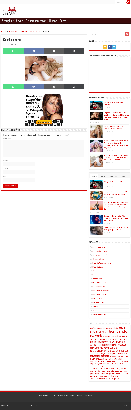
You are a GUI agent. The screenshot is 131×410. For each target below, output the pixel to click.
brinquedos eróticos (112, 336)
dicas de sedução (119, 350)
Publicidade (43, 395)
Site (4, 177)
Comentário (8, 138)
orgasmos (96, 368)
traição (104, 379)
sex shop (111, 376)
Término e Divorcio (99, 314)
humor (94, 358)
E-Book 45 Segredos (84, 395)
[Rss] (105, 47)
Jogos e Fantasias (98, 279)
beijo (106, 332)
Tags (123, 176)
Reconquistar (97, 299)
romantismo (100, 374)
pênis (92, 373)
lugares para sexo (104, 364)
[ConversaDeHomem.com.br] (10, 11)
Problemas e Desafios (100, 291)
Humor (53, 20)
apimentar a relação (110, 328)
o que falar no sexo (114, 366)
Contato (53, 395)
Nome (5, 161)
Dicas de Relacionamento (101, 263)
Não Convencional (99, 283)
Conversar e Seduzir (99, 255)
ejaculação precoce (110, 353)
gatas (125, 356)
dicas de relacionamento (103, 349)
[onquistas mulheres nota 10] (44, 110)
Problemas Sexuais (99, 295)
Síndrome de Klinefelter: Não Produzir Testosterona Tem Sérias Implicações (116, 218)
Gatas (62, 20)
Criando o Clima (98, 259)
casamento (103, 339)
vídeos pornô (114, 378)
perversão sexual (109, 369)
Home (4, 31)
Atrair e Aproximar (99, 247)
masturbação (117, 363)
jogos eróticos (115, 361)
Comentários (113, 176)
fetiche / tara (115, 356)
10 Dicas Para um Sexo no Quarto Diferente (24, 31)
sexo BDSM (124, 374)
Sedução (7, 20)
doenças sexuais (96, 353)
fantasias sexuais (99, 356)
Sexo (19, 20)
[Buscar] (128, 2)
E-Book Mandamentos (66, 395)
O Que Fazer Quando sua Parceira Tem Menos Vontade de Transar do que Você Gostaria (116, 157)
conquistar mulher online (106, 345)
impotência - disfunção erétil (110, 359)
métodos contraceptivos (98, 366)
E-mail (5, 169)
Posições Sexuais (98, 287)
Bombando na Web (99, 251)
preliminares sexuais (104, 371)
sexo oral (103, 376)
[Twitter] (114, 47)
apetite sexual (96, 328)
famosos (123, 353)
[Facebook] (110, 47)
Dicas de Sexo (97, 267)
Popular (103, 176)
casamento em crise (115, 339)
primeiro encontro (121, 371)
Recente (94, 176)
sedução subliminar (112, 374)
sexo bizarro (94, 376)
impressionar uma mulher (100, 361)
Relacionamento (35, 20)
